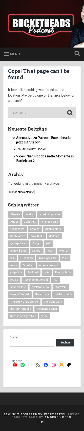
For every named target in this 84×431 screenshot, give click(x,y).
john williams (18, 250)
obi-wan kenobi (48, 265)
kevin (50, 250)
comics (34, 229)
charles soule (49, 221)
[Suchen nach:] (42, 112)
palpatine (16, 272)
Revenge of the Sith (36, 279)
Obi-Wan (28, 265)
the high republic (20, 308)
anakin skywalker (49, 214)
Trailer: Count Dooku (31, 149)
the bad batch (63, 294)
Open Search (76, 54)
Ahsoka (15, 214)
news (13, 265)
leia (12, 258)
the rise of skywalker (23, 316)
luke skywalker (47, 258)
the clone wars (53, 301)
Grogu (36, 243)
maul (65, 258)
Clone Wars (17, 229)
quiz (46, 272)
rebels (14, 279)
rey (55, 279)
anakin (30, 214)
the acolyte (42, 294)
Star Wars (61, 287)
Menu (15, 54)
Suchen (14, 337)
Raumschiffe (63, 272)
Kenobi (36, 250)
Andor (14, 221)
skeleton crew (40, 287)
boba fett (30, 221)
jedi (48, 243)
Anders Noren (58, 417)
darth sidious (53, 229)
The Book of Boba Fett (24, 301)
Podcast (33, 272)
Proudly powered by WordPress (34, 414)
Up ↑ (42, 422)
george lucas (18, 243)
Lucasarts (26, 258)
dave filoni (37, 236)
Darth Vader (17, 236)
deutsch (54, 236)
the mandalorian (47, 308)
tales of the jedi (20, 294)
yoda (44, 316)
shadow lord (18, 287)
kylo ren (63, 250)
